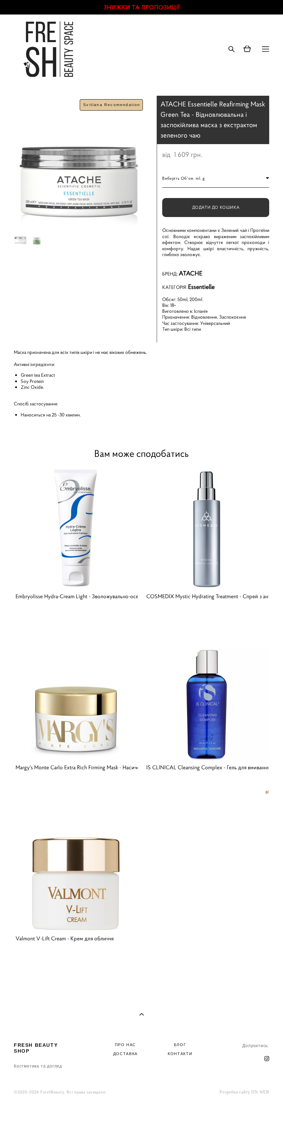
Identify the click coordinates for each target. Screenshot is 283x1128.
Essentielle (201, 287)
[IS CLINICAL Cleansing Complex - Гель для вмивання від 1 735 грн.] (207, 699)
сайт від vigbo (141, 1111)
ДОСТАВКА (125, 1054)
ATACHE (190, 273)
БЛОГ (180, 1045)
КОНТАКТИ (180, 1054)
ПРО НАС (125, 1045)
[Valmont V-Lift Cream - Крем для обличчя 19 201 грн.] (76, 870)
